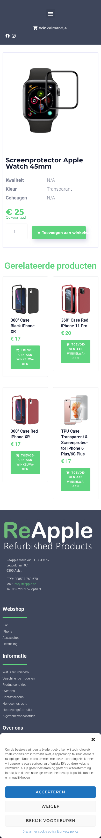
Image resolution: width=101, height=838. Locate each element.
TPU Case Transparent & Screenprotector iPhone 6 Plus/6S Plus (74, 442)
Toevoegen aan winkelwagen (64, 232)
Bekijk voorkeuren (50, 820)
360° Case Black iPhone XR (23, 326)
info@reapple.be (25, 584)
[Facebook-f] (7, 35)
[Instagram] (13, 35)
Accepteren (50, 791)
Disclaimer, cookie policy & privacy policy (50, 831)
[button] (93, 739)
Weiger (50, 806)
